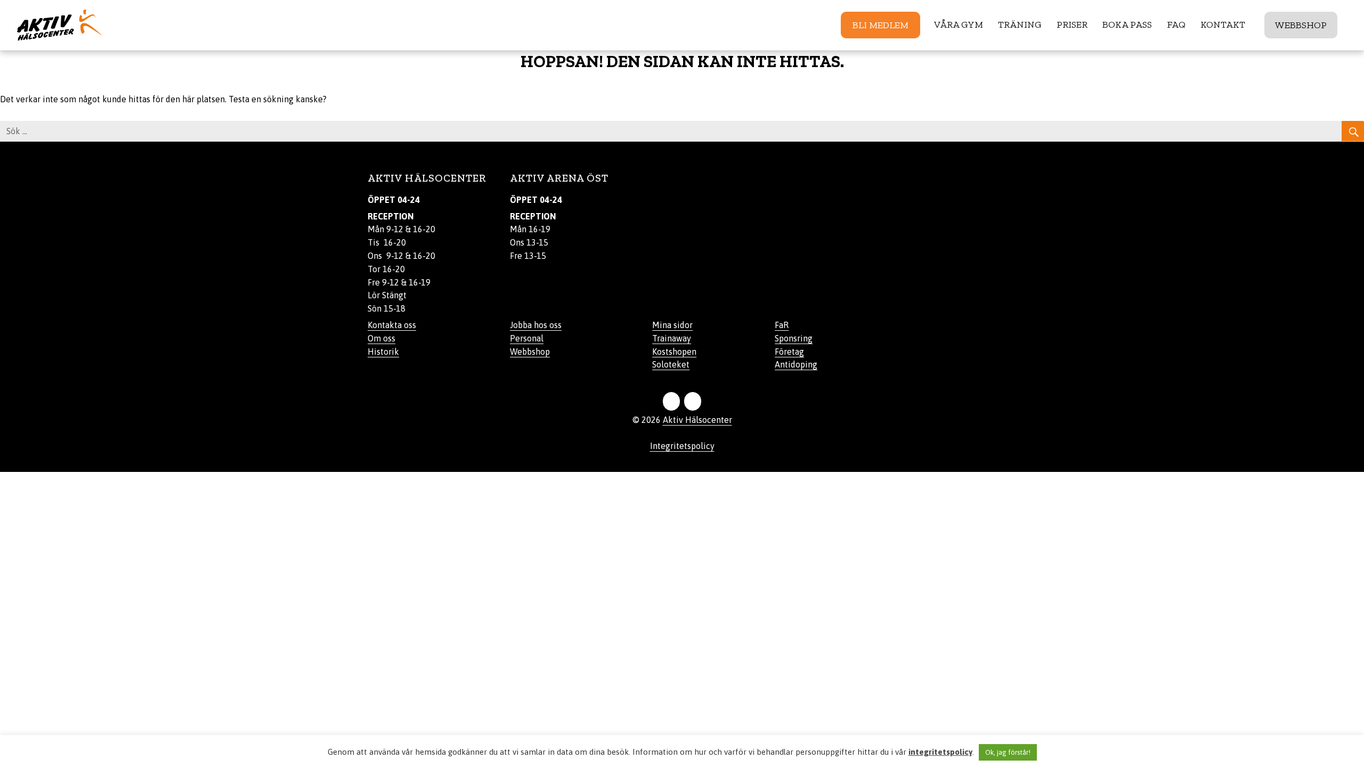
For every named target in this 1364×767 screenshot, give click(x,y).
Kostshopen (674, 351)
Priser (1072, 24)
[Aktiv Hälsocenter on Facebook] (671, 401)
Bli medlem (880, 25)
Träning (1020, 24)
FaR (782, 325)
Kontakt (1222, 24)
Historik (383, 351)
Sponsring (794, 338)
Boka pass (1127, 24)
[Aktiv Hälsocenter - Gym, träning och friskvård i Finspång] (93, 25)
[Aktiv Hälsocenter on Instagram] (692, 401)
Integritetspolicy (682, 446)
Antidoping (796, 364)
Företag (789, 351)
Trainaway (671, 338)
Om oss (381, 338)
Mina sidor (672, 325)
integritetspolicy (940, 751)
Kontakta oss (392, 325)
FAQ (1176, 24)
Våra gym (958, 24)
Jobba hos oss (536, 325)
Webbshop (1301, 25)
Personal (526, 338)
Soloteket (670, 364)
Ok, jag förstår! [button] (1007, 752)
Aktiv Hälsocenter (697, 420)
